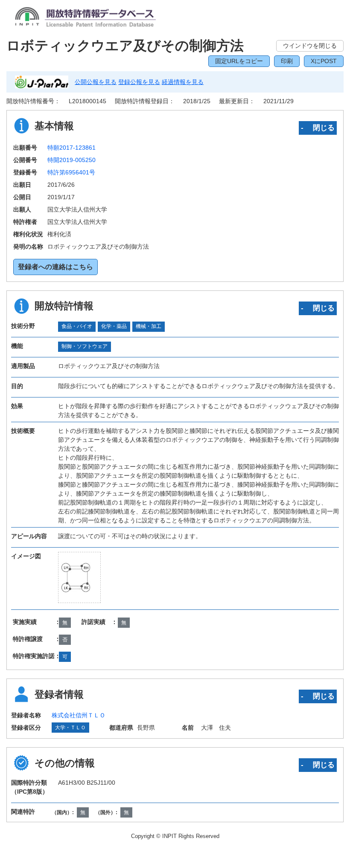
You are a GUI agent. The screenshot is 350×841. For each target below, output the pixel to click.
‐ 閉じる (318, 127)
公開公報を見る (96, 81)
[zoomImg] (79, 577)
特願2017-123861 (71, 147)
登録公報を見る (139, 81)
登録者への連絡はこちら (55, 266)
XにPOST (324, 61)
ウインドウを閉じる (310, 45)
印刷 (287, 61)
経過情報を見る (183, 81)
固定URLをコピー (239, 61)
